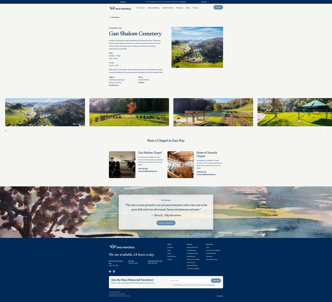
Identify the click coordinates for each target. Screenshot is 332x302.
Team (169, 250)
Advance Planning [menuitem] (153, 8)
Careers (169, 259)
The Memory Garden (193, 268)
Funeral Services (191, 250)
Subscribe (216, 281)
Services (189, 244)
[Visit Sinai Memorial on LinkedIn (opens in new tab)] (114, 271)
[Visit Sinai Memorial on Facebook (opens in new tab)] (110, 271)
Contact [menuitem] (195, 8)
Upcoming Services (211, 259)
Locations (170, 247)
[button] (320, 131)
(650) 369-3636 (152, 263)
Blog (207, 247)
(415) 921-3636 (113, 265)
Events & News (171, 256)
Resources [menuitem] (179, 8)
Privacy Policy (211, 285)
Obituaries (123, 2)
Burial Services (191, 256)
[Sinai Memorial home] (120, 7)
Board (169, 253)
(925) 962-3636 (133, 263)
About (169, 244)
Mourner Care (191, 262)
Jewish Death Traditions (213, 250)
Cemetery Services (192, 253)
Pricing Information (192, 247)
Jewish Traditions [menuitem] (167, 8)
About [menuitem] (188, 8)
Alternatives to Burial (193, 259)
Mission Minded (116, 292)
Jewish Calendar (211, 253)
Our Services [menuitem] (141, 8)
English (204, 2)
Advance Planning (192, 265)
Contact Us (182, 2)
